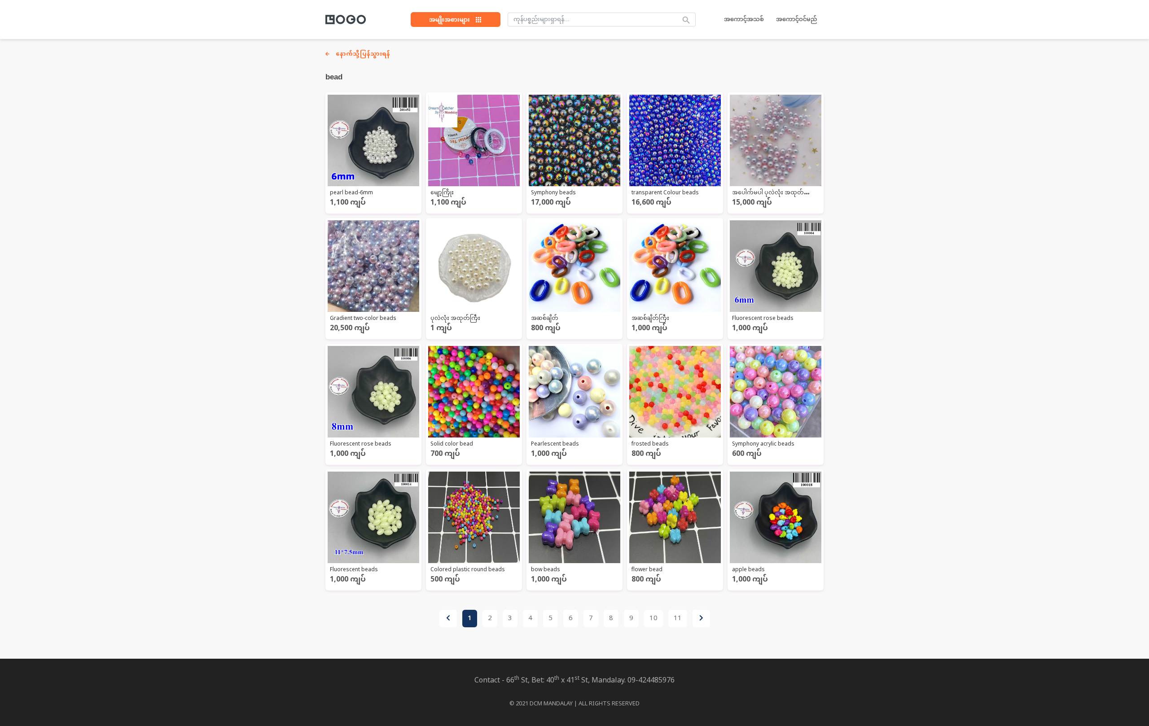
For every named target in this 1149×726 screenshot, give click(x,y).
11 (678, 618)
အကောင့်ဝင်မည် (796, 19)
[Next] (701, 618)
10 (653, 618)
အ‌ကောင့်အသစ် (744, 19)
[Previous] (448, 618)
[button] (455, 19)
